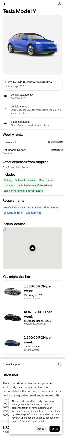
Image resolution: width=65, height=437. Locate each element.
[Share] (60, 4)
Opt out (41, 428)
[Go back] (5, 4)
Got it (55, 428)
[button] (34, 142)
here (45, 421)
